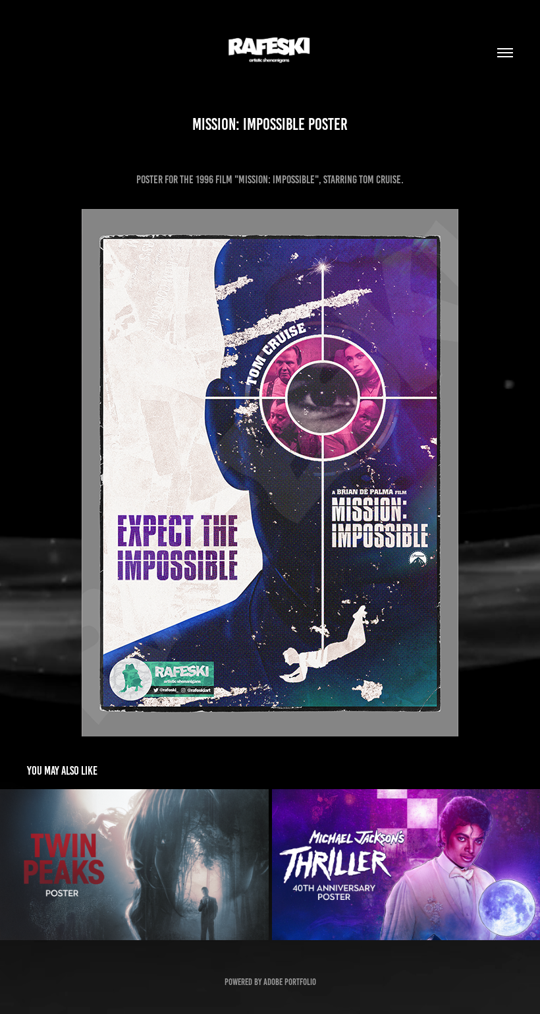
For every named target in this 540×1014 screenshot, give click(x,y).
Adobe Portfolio (289, 982)
